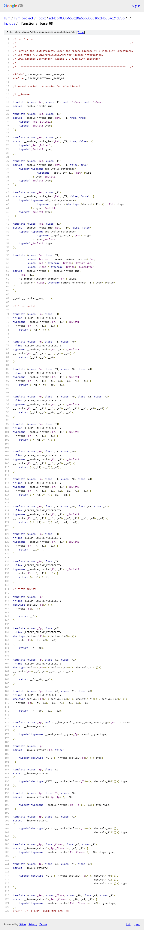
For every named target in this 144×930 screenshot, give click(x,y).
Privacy (32, 924)
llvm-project (23, 18)
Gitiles (22, 924)
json (137, 924)
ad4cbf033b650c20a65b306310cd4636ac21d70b (87, 18)
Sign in (136, 6)
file (81, 32)
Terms (43, 924)
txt (128, 924)
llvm (7, 18)
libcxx (41, 18)
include (9, 23)
